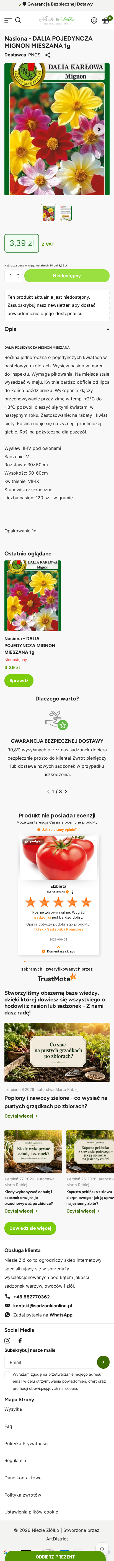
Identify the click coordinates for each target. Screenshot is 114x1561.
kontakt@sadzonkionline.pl (42, 1305)
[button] (99, 129)
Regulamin (15, 1460)
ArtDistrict (57, 1539)
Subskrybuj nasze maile (30, 1350)
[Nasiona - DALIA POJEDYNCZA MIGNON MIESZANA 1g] (32, 595)
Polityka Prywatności (26, 1443)
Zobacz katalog (7, 20)
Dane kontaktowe (23, 1477)
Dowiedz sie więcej (30, 1228)
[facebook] (20, 1340)
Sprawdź (18, 680)
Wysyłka (13, 1409)
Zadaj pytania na (42, 1315)
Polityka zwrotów (22, 1495)
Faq (8, 1426)
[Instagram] (7, 1341)
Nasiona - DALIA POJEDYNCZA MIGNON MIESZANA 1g (29, 645)
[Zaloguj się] (94, 20)
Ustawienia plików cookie (31, 1512)
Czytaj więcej (19, 1116)
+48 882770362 (31, 1297)
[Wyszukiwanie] (18, 20)
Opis (10, 329)
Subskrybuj (103, 1362)
